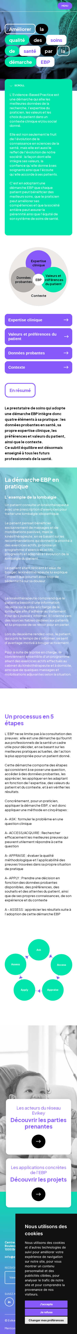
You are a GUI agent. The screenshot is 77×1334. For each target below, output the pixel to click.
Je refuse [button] (46, 1312)
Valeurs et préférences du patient (32, 336)
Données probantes (26, 353)
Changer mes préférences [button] (46, 1320)
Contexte (16, 367)
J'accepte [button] (46, 1304)
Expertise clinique (25, 320)
